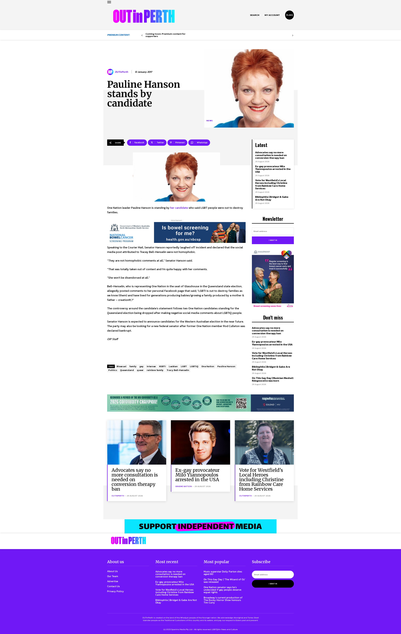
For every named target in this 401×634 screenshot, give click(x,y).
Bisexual (121, 366)
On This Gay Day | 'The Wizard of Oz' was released (224, 580)
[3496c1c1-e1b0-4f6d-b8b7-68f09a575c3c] (200, 403)
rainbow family (155, 370)
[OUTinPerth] (110, 72)
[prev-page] (142, 35)
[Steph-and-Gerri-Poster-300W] (273, 279)
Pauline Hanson (226, 366)
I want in (273, 240)
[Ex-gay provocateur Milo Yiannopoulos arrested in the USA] (200, 442)
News (209, 120)
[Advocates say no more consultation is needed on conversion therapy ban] (136, 442)
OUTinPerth (121, 71)
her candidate (179, 208)
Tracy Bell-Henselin (178, 370)
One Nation (207, 366)
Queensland (127, 370)
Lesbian (173, 366)
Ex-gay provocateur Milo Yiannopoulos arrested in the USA (273, 169)
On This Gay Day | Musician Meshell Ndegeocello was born (273, 379)
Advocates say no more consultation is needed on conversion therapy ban (271, 155)
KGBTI (162, 366)
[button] (254, 15)
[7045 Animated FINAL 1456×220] (176, 232)
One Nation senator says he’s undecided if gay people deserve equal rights (222, 589)
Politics (112, 370)
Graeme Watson (183, 486)
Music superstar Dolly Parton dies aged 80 (223, 573)
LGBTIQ (194, 366)
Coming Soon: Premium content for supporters (165, 35)
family (132, 366)
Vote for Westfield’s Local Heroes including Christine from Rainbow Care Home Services (271, 184)
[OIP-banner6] (200, 526)
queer (140, 370)
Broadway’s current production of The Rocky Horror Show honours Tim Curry (223, 600)
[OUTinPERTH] (144, 16)
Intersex (151, 366)
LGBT (184, 366)
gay (142, 366)
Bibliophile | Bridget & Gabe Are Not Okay (271, 198)
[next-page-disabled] (293, 35)
